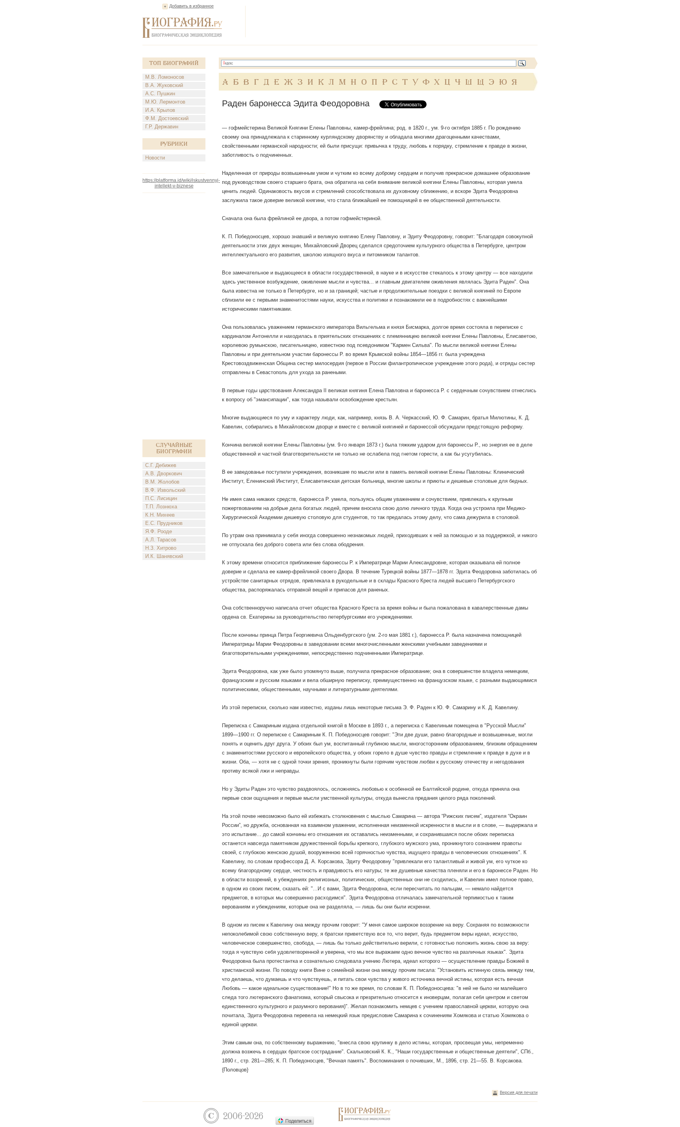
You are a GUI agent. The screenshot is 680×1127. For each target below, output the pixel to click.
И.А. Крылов (160, 110)
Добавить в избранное (191, 6)
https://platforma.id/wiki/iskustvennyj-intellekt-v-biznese (181, 183)
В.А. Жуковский (164, 85)
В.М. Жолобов (162, 482)
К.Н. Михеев (160, 515)
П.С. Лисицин (161, 498)
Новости (155, 158)
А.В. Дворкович (163, 473)
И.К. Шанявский (164, 556)
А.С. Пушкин (160, 93)
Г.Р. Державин (161, 127)
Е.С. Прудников (164, 523)
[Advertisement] (394, 21)
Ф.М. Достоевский (166, 118)
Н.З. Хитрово (160, 548)
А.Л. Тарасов (160, 540)
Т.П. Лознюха (161, 507)
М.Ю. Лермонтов (165, 102)
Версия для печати (519, 1092)
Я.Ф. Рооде (158, 531)
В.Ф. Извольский (165, 490)
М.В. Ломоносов (164, 77)
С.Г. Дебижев (160, 465)
